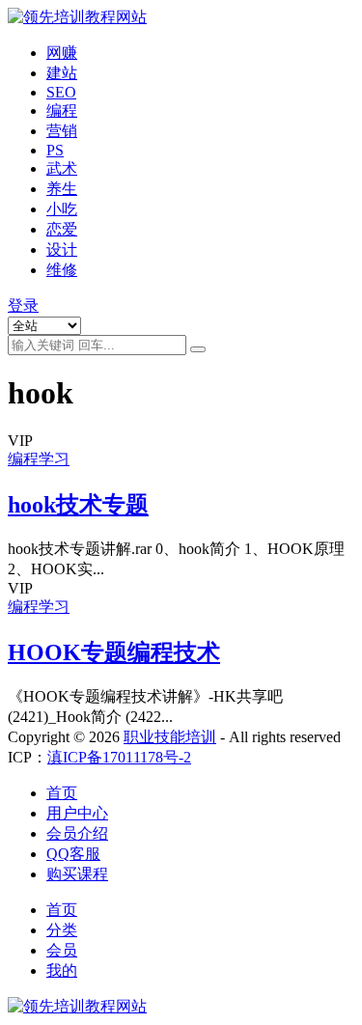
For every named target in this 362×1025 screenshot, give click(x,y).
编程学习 (39, 459)
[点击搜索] (198, 349)
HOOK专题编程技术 (114, 652)
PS (55, 150)
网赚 (61, 52)
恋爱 (61, 229)
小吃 (61, 209)
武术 (61, 168)
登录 (23, 305)
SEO (61, 92)
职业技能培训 (170, 737)
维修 (61, 270)
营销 (61, 131)
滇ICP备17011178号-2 (119, 757)
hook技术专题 (78, 504)
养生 (61, 188)
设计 (61, 249)
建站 (61, 73)
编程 (61, 110)
